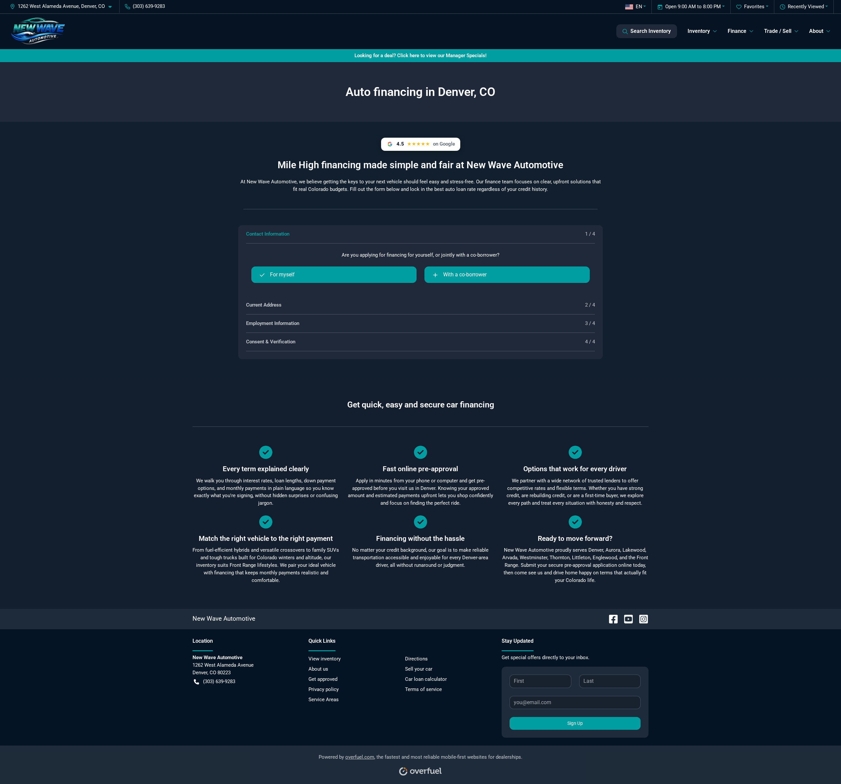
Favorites (754, 7)
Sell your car (418, 669)
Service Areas (323, 700)
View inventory (324, 659)
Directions (416, 659)
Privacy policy (323, 689)
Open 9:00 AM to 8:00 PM (693, 7)
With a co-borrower (465, 274)
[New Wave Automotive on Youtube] (625, 618)
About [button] (816, 31)
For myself (282, 274)
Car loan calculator (426, 679)
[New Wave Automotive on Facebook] (610, 618)
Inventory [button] (699, 31)
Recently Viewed (806, 7)
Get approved (322, 679)
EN (639, 7)
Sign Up (575, 723)
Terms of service (423, 689)
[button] (63, 6)
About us (318, 669)
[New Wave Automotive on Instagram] (640, 618)
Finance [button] (737, 31)
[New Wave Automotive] (38, 31)
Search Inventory (650, 31)
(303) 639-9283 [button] (149, 6)
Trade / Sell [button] (777, 31)
